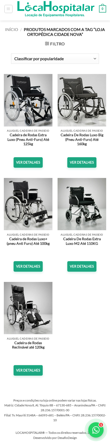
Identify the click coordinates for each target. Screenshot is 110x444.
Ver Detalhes (28, 162)
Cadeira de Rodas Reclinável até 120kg (28, 345)
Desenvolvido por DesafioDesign (55, 438)
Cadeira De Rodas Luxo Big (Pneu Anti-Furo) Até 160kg (82, 139)
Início (11, 29)
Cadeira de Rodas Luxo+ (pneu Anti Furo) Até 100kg (28, 241)
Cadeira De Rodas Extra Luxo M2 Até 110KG (82, 241)
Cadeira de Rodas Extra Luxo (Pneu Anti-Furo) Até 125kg (28, 139)
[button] (8, 9)
